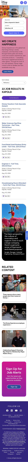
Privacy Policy (8, 422)
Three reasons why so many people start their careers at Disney (12, 296)
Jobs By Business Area (14, 417)
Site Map (8, 420)
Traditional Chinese (19, 451)
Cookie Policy (17, 422)
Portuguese (11, 454)
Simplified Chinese (6, 451)
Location (7, 25)
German (12, 452)
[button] (6, 117)
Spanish (18, 454)
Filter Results (14, 98)
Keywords (7, 19)
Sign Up (14, 387)
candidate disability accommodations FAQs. (13, 441)
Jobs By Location (7, 415)
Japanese (19, 452)
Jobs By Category (18, 415)
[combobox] (14, 28)
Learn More (8, 71)
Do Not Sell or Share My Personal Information (14, 425)
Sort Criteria (5, 80)
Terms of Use (16, 420)
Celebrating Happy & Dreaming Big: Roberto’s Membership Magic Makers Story (13, 351)
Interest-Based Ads (13, 424)
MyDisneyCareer (21, 429)
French (5, 452)
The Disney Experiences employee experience (13, 324)
